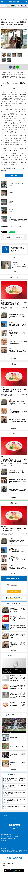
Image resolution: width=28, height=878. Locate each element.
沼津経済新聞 (14, 2)
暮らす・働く (24, 5)
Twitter (16, 828)
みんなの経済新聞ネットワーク (14, 858)
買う (18, 5)
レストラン (10, 27)
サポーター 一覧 (14, 591)
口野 (6, 27)
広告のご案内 (5, 843)
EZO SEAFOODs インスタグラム (11, 226)
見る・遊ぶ (13, 5)
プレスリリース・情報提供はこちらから (10, 836)
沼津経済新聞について (7, 834)
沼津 (3, 27)
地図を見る (14, 175)
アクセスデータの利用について (8, 838)
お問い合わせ (5, 840)
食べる (8, 5)
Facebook (12, 828)
